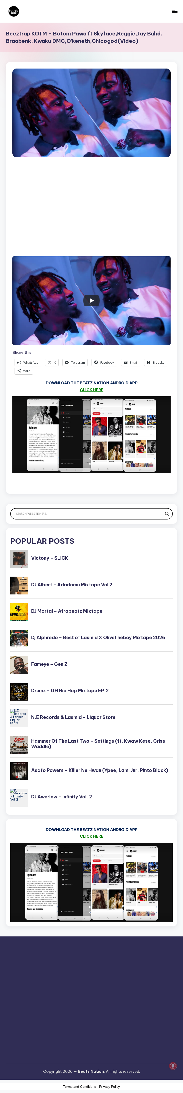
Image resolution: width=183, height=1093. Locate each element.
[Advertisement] (91, 212)
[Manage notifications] (173, 1066)
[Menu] (174, 11)
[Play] (91, 300)
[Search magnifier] (167, 513)
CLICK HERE (91, 389)
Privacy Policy (109, 1086)
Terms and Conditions (79, 1086)
